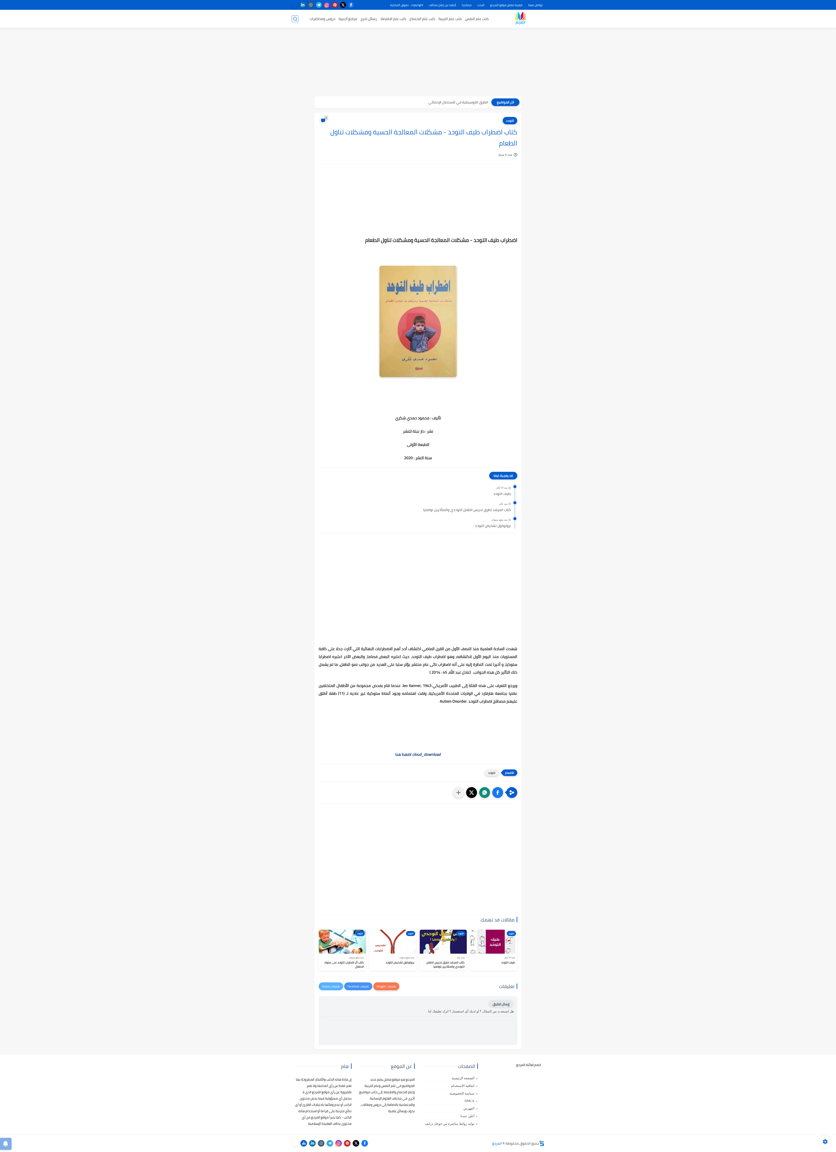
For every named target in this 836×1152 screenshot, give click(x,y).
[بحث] (295, 18)
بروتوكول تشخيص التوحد (493, 526)
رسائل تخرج (369, 18)
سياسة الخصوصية (462, 1093)
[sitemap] (303, 1143)
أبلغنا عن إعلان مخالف (442, 5)
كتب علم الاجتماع (422, 18)
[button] (497, 792)
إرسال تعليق (501, 1004)
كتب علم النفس (477, 18)
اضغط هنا (418, 754)
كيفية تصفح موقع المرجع (506, 5)
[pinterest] (335, 5)
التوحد (510, 120)
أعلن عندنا (467, 1116)
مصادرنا (467, 5)
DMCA (469, 1101)
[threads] (295, 5)
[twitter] (343, 5)
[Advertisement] (418, 62)
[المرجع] (520, 19)
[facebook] (351, 5)
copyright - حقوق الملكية (406, 5)
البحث (480, 5)
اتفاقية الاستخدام (462, 1086)
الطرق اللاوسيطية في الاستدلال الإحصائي (458, 102)
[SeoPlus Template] (541, 1143)
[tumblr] (311, 5)
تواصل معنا (535, 5)
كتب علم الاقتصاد (393, 18)
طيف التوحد (502, 494)
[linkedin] (303, 5)
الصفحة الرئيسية (463, 1078)
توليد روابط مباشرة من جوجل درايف (449, 1123)
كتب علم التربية (450, 18)
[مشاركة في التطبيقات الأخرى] (458, 792)
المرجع (497, 1143)
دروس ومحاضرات (322, 18)
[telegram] (319, 5)
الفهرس (469, 1108)
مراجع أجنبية (348, 18)
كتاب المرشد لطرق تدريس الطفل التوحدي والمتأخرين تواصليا (467, 510)
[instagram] (327, 5)
